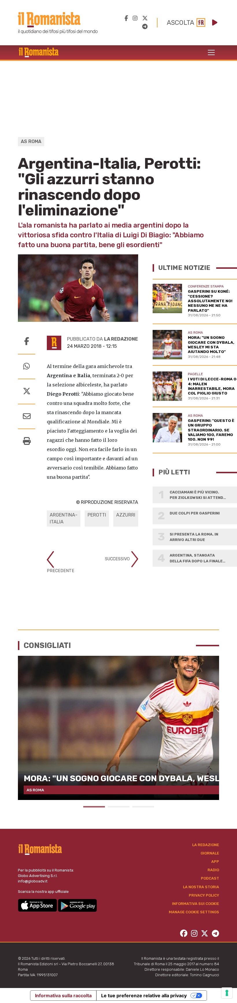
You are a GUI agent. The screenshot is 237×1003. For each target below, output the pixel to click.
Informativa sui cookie (195, 903)
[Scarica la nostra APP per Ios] (38, 905)
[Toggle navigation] (211, 52)
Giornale (210, 853)
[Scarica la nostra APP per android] (77, 905)
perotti (97, 515)
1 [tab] (94, 806)
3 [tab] (143, 806)
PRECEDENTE (60, 570)
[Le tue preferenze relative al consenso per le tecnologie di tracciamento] (226, 992)
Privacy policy (204, 895)
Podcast (210, 878)
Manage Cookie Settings (194, 912)
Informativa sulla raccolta (63, 995)
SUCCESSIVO (118, 559)
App (215, 861)
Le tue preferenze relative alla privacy (144, 995)
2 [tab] (118, 806)
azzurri (125, 515)
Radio (213, 870)
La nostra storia (201, 887)
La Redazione (205, 845)
